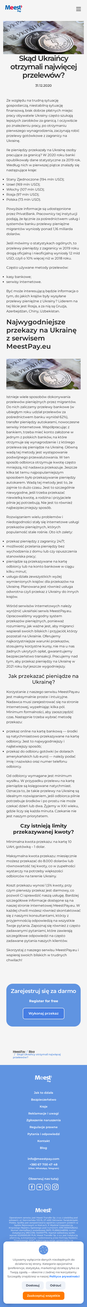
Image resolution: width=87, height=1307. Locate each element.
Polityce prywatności (64, 1276)
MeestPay (19, 1051)
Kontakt (43, 1141)
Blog (32, 1051)
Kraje (44, 1106)
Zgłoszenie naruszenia (43, 1120)
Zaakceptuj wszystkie (43, 1296)
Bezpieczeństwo (43, 1099)
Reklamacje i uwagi (43, 1113)
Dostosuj (32, 1285)
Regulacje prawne (44, 1127)
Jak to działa (43, 1093)
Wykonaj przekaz (44, 1013)
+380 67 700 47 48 (43, 1164)
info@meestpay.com (43, 1159)
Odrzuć (55, 1285)
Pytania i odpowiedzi (43, 1134)
